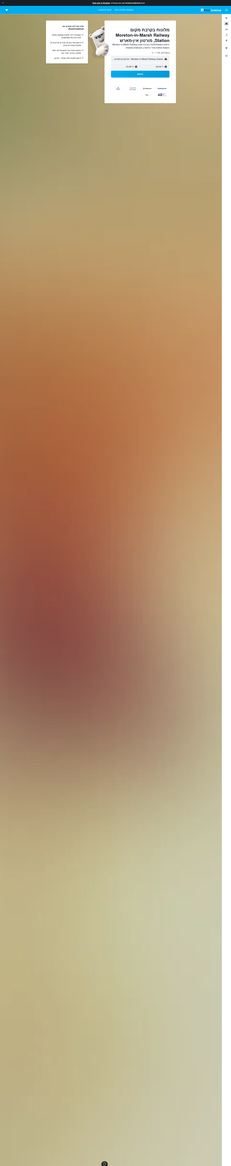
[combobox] (160, 52)
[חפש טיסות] (226, 18)
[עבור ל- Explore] (226, 40)
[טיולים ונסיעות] (226, 48)
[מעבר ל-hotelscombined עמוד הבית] (211, 10)
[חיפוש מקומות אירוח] (226, 23)
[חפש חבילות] (226, 35)
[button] (3, 3)
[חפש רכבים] (226, 29)
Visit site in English (101, 3)
